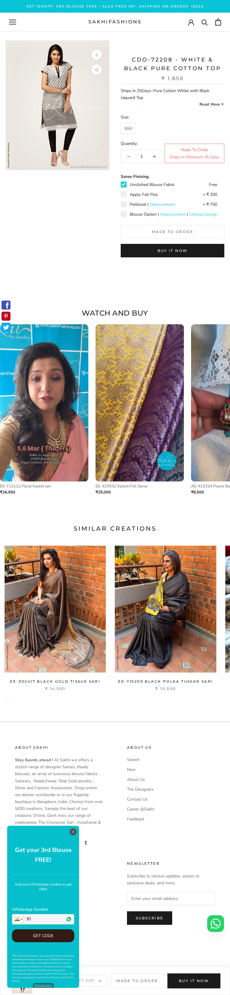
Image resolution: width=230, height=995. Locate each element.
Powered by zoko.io (43, 985)
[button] (18, 919)
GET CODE (43, 936)
